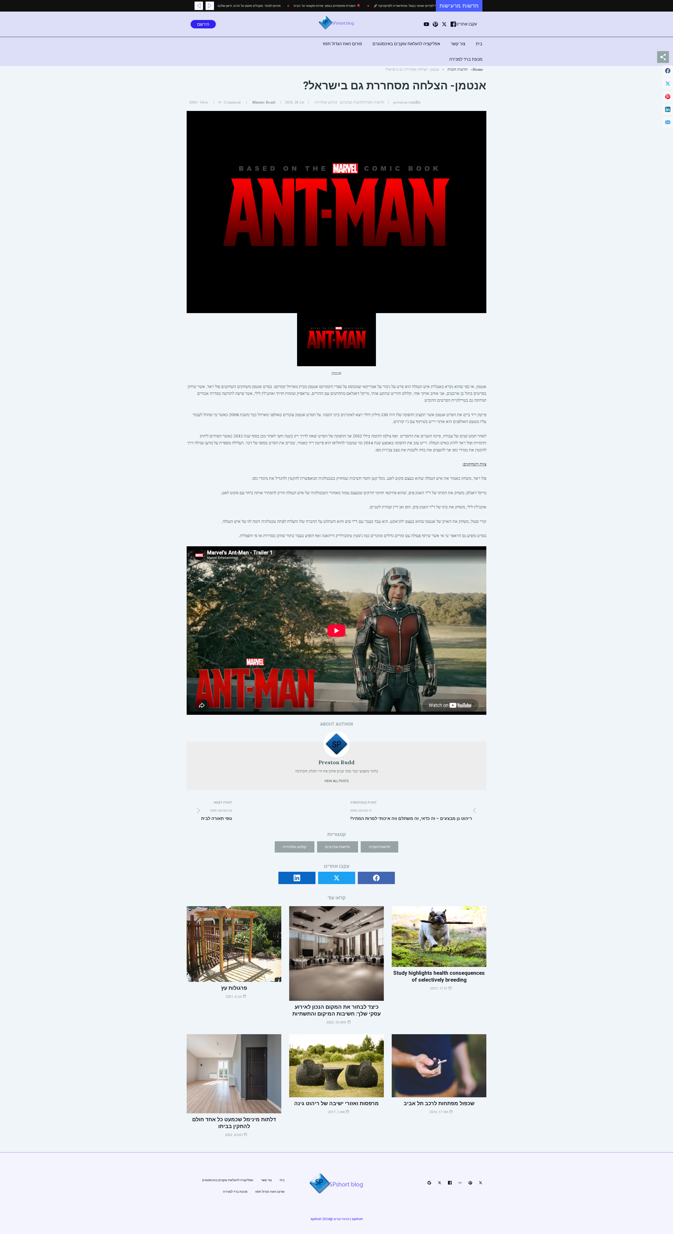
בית (479, 43)
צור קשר (458, 43)
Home (478, 69)
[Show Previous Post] (210, 6)
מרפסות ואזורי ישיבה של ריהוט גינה (336, 1103)
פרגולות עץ (234, 988)
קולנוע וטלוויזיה (326, 102)
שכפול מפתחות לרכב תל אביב (439, 1103)
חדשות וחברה (457, 69)
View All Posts (336, 781)
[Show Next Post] (199, 6)
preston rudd (404, 102)
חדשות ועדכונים (352, 102)
